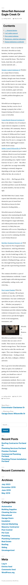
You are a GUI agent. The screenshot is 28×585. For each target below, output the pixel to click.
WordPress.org (8, 572)
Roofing (5, 544)
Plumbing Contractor (11, 539)
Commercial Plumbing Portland (11, 455)
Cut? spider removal (11, 33)
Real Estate (6, 541)
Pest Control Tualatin (8, 290)
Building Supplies (9, 509)
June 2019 (6, 490)
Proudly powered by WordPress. (10, 580)
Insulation (6, 521)
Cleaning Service (9, 512)
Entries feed (7, 566)
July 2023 (6, 484)
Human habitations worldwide (14, 42)
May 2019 (6, 493)
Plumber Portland (9, 451)
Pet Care (5, 533)
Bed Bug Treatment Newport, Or (12, 243)
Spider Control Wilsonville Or (11, 148)
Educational (7, 515)
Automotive (7, 506)
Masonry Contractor (10, 527)
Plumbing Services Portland (14, 448)
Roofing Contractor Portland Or (14, 444)
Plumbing (6, 536)
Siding (4, 547)
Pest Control (6, 398)
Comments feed (9, 569)
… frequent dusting (11, 30)
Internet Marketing (10, 524)
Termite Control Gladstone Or (11, 70)
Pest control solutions (11, 36)
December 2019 (9, 487)
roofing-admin (7, 18)
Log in (4, 564)
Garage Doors (7, 518)
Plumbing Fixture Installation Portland (14, 460)
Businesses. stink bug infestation (15, 39)
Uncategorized (8, 550)
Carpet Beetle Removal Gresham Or (13, 120)
